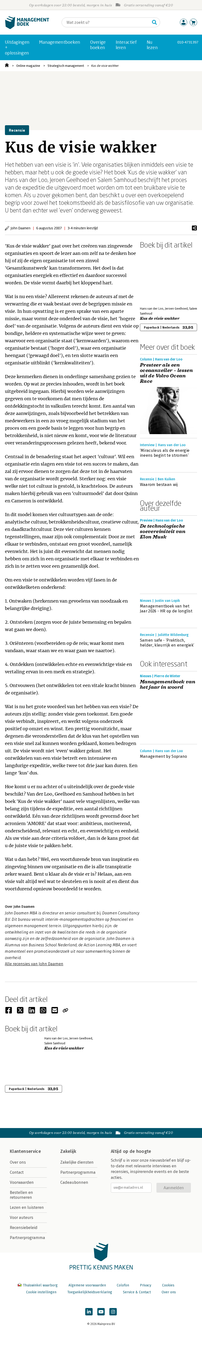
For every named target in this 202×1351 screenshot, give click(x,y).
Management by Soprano (163, 756)
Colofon (123, 1285)
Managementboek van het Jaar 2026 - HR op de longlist (166, 608)
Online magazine (28, 66)
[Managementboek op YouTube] (101, 1311)
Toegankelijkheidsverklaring (89, 1292)
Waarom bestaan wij (159, 484)
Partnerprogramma (27, 1237)
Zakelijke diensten (77, 1162)
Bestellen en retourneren (21, 1195)
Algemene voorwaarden (87, 1285)
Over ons (18, 1162)
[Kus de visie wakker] (157, 276)
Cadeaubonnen (74, 1182)
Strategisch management (66, 66)
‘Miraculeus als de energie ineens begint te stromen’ (164, 453)
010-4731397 (187, 42)
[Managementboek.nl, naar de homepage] (27, 28)
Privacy (145, 1285)
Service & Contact (137, 1292)
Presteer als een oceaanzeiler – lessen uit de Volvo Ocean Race (166, 373)
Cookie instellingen (41, 1292)
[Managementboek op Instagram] (113, 1311)
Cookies (168, 1285)
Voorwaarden (22, 1182)
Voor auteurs (21, 1217)
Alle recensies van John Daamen (34, 964)
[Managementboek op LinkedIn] (89, 1311)
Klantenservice (25, 1151)
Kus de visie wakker (105, 66)
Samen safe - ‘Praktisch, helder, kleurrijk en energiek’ (167, 643)
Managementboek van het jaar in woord (167, 684)
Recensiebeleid (23, 1227)
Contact (17, 1172)
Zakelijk (68, 1151)
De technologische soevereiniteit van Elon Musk (162, 532)
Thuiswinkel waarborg (40, 1285)
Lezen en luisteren (27, 1207)
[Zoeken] (154, 22)
